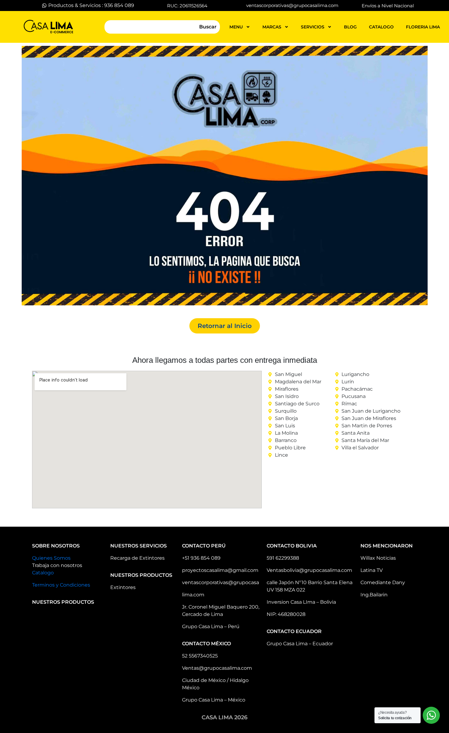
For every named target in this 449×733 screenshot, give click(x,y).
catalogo (381, 27)
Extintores (123, 587)
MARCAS (271, 27)
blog (350, 27)
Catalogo (43, 573)
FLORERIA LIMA (423, 27)
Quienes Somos (51, 558)
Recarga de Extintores (137, 558)
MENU (236, 27)
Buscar (208, 27)
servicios (312, 27)
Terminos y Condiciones (61, 585)
